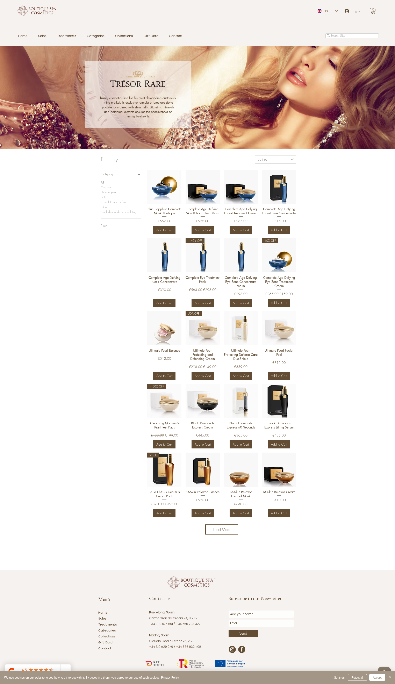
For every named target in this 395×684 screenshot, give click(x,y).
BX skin (105, 207)
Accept (377, 677)
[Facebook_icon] (241, 649)
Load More (221, 529)
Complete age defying (114, 202)
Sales (102, 618)
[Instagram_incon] (232, 649)
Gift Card (105, 642)
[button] (373, 11)
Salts (103, 197)
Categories (107, 630)
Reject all (357, 677)
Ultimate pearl (109, 192)
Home (103, 612)
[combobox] (275, 159)
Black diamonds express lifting (118, 212)
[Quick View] (164, 187)
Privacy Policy (170, 677)
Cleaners (106, 187)
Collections (107, 636)
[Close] (390, 677)
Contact (105, 648)
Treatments (107, 624)
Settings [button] (339, 677)
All (102, 182)
